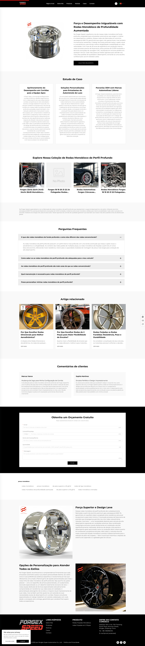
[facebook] (121, 642)
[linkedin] (124, 642)
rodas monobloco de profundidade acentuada (37, 489)
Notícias (77, 3)
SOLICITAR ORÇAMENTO (85, 63)
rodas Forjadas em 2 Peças (81, 625)
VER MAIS (24, 346)
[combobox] (26, 434)
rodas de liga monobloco (82, 486)
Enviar (72, 463)
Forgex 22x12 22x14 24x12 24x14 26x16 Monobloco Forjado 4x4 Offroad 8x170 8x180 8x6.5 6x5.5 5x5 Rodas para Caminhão (31, 190)
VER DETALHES (31, 175)
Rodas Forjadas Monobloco (81, 623)
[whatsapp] (143, 317)
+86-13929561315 (107, 631)
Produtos (69, 3)
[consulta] (143, 324)
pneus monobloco (43, 486)
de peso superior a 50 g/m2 (65, 489)
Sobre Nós (60, 3)
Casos (84, 3)
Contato (91, 3)
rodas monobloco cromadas (87, 489)
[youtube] (118, 642)
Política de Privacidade (71, 642)
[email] (143, 320)
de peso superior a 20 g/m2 (62, 486)
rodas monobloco (28, 486)
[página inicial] (22, 3)
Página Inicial (50, 3)
